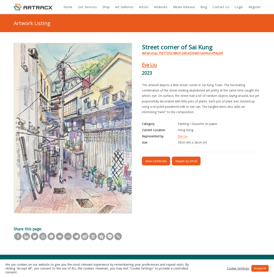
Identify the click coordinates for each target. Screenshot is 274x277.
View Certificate (156, 161)
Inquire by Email (186, 161)
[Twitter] (34, 236)
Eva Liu (149, 65)
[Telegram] (76, 236)
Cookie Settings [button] (238, 268)
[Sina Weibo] (84, 236)
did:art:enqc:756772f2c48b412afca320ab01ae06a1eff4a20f (182, 53)
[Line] (109, 236)
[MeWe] (68, 236)
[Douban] (93, 236)
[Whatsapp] (43, 236)
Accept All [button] (260, 268)
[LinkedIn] (26, 236)
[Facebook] (18, 236)
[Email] (59, 236)
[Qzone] (101, 236)
